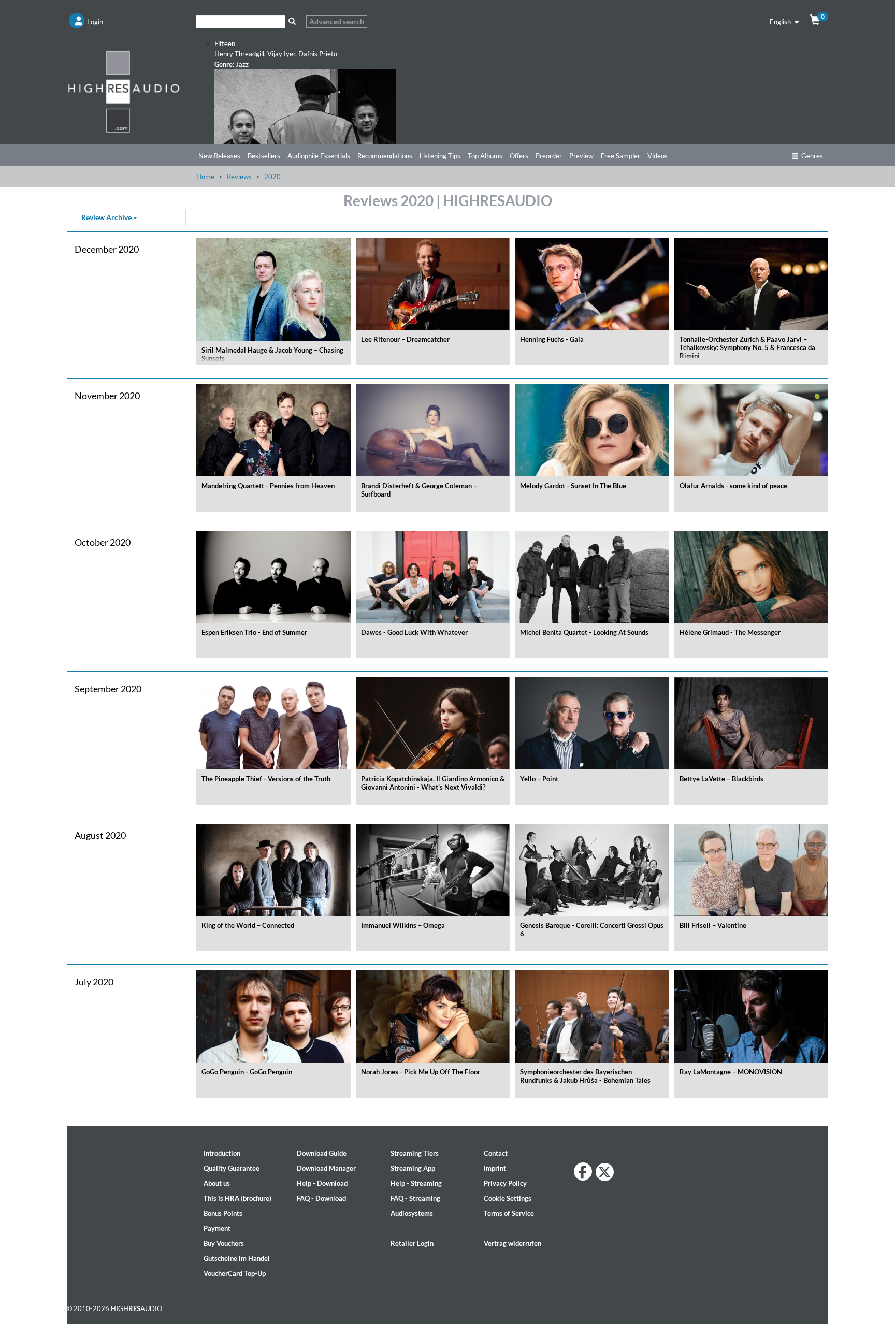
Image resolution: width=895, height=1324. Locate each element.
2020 (272, 176)
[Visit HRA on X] (605, 1172)
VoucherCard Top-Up (235, 1273)
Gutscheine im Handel (237, 1258)
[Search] (291, 21)
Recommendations (384, 156)
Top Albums (485, 156)
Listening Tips (440, 156)
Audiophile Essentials (318, 156)
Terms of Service (509, 1213)
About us (217, 1183)
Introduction (222, 1153)
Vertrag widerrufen (512, 1243)
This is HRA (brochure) (237, 1198)
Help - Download (322, 1183)
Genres (812, 156)
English (781, 22)
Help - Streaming (416, 1183)
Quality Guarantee (231, 1168)
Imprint (495, 1168)
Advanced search (336, 21)
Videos (657, 156)
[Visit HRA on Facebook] (583, 1171)
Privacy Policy (505, 1183)
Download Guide (322, 1153)
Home (205, 176)
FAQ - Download (321, 1198)
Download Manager (326, 1168)
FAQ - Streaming (415, 1198)
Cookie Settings (507, 1198)
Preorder (549, 156)
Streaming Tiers (415, 1153)
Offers (519, 156)
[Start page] (124, 91)
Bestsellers (264, 156)
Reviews (239, 176)
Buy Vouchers (224, 1243)
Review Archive (107, 217)
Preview (581, 156)
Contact (496, 1153)
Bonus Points (223, 1213)
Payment (217, 1228)
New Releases (219, 156)
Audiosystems (412, 1213)
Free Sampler (620, 156)
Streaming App (413, 1168)
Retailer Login (412, 1243)
